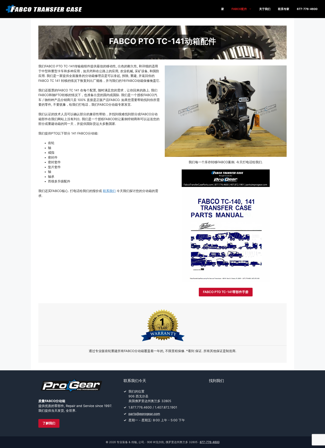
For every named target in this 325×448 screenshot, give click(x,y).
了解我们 (49, 423)
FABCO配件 (239, 9)
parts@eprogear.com (144, 414)
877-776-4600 (307, 9)
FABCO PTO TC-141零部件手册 (225, 292)
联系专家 (283, 9)
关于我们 (264, 9)
